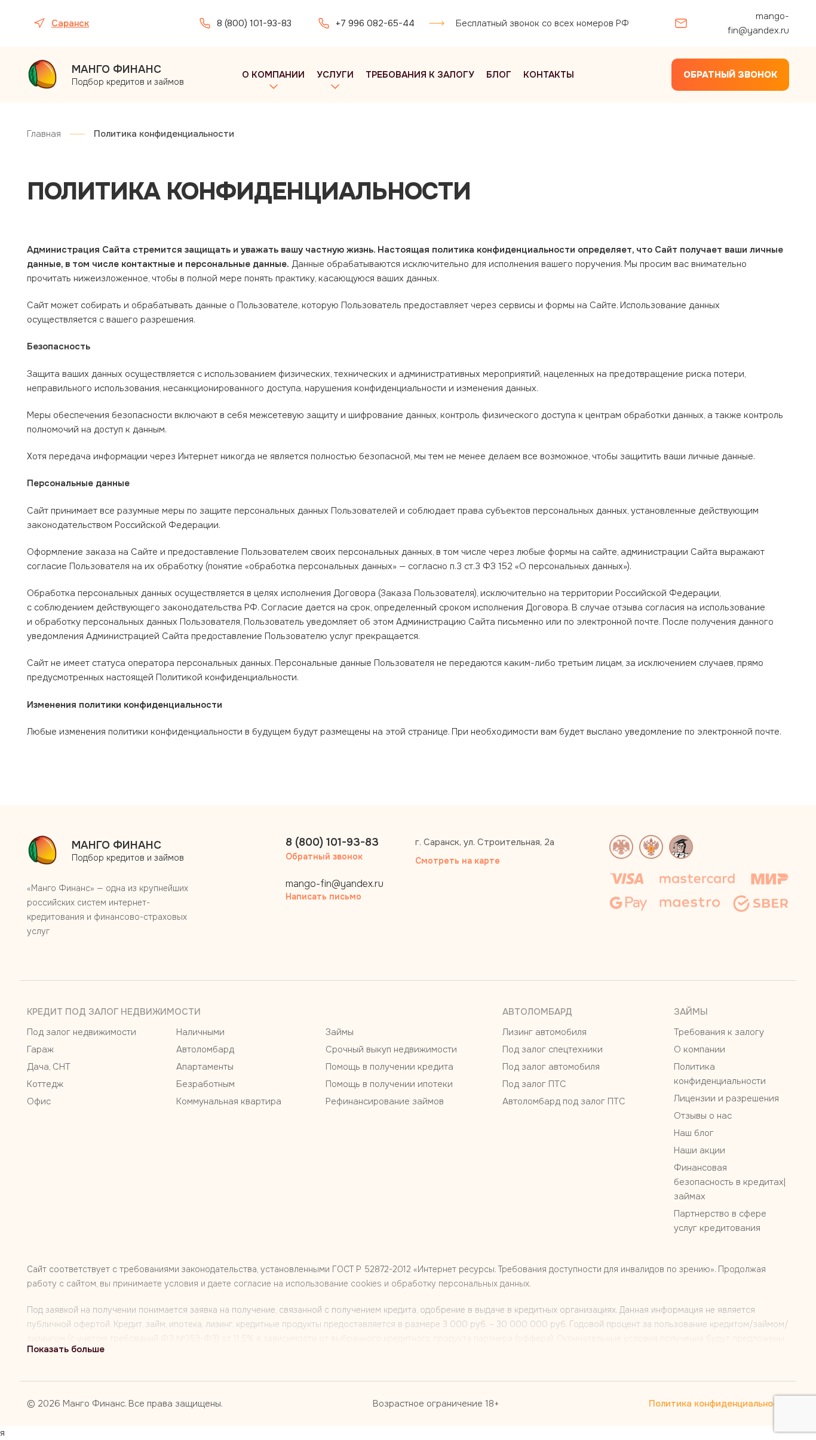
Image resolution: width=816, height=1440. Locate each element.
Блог (498, 75)
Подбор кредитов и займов (128, 75)
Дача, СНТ (48, 1067)
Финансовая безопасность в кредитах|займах (730, 1182)
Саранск (70, 23)
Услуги (335, 75)
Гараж (40, 1049)
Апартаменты (205, 1067)
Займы (340, 1032)
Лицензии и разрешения (726, 1098)
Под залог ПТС (534, 1084)
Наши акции (699, 1150)
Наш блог (694, 1133)
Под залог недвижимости (81, 1032)
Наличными (200, 1032)
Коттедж (45, 1084)
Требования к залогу (420, 75)
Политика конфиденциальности (719, 1404)
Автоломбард (205, 1049)
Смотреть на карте (457, 860)
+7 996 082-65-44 (375, 23)
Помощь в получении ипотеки (389, 1084)
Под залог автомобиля (551, 1067)
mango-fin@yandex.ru (758, 23)
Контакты (548, 75)
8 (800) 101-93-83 (254, 23)
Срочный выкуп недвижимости (391, 1049)
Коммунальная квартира (228, 1101)
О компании (273, 75)
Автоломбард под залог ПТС (563, 1101)
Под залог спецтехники (552, 1049)
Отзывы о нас (703, 1116)
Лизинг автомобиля (544, 1032)
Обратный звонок (730, 75)
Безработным (205, 1084)
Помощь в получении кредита (389, 1067)
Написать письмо (323, 896)
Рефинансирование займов (385, 1101)
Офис (39, 1101)
